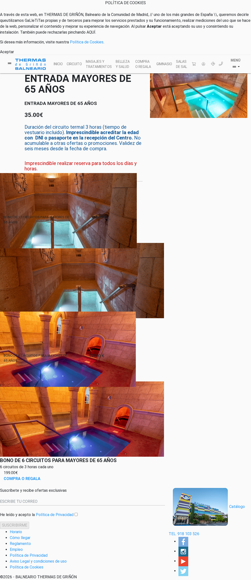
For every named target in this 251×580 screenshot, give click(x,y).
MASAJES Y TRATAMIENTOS (99, 64)
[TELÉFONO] (222, 64)
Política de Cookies (86, 42)
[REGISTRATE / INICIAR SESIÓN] (204, 64)
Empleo (16, 549)
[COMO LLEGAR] (213, 64)
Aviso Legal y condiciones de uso (38, 561)
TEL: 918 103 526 (184, 533)
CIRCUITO (74, 64)
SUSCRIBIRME (14, 525)
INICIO (58, 64)
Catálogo (237, 506)
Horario (16, 532)
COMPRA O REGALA (143, 64)
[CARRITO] (195, 64)
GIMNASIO (164, 64)
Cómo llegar (20, 537)
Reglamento (20, 543)
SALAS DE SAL (181, 64)
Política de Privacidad (55, 514)
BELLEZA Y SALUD (123, 64)
